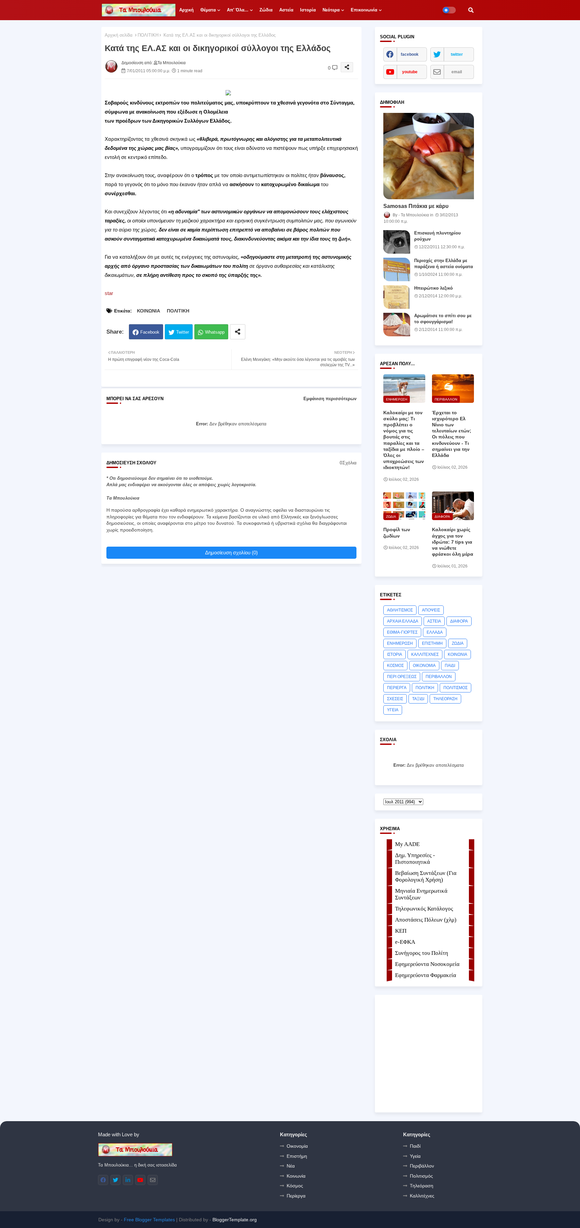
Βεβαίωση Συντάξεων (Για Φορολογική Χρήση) (425, 876)
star (109, 293)
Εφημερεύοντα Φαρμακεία (425, 975)
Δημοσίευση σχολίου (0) (231, 552)
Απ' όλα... (237, 9)
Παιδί (415, 1146)
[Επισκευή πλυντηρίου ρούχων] (396, 242)
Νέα (291, 1166)
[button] (471, 10)
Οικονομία (297, 1146)
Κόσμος (295, 1185)
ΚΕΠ (400, 931)
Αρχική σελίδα (119, 35)
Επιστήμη (297, 1156)
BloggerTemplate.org (234, 1219)
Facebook (149, 332)
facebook (410, 54)
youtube (410, 72)
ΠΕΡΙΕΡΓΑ (396, 687)
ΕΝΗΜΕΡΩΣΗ (400, 643)
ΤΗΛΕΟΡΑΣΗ (445, 698)
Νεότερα (331, 9)
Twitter (182, 332)
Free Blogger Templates (149, 1219)
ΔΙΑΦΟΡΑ (459, 621)
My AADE (407, 844)
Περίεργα (296, 1195)
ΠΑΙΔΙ (450, 665)
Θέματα (208, 9)
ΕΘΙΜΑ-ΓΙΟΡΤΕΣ (402, 632)
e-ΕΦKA (405, 942)
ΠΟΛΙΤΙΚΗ (148, 35)
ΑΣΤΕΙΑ (434, 621)
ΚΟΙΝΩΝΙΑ (148, 310)
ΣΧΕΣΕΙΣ (395, 698)
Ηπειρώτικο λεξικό (433, 288)
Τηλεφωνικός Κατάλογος (424, 908)
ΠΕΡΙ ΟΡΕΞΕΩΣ (402, 676)
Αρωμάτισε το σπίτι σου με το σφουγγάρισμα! (443, 318)
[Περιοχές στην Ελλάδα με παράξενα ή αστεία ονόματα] (396, 269)
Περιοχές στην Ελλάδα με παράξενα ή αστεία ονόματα (443, 263)
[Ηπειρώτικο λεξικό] (396, 297)
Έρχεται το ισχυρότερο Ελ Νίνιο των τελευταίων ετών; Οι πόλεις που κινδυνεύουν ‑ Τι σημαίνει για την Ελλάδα (451, 434)
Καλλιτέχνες (422, 1195)
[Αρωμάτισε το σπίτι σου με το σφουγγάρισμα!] (396, 324)
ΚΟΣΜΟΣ (395, 665)
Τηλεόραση (421, 1185)
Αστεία (286, 9)
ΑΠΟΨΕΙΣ (431, 610)
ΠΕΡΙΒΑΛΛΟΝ (439, 676)
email (456, 72)
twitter (457, 54)
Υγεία (415, 1156)
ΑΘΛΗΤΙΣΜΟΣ (400, 610)
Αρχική (186, 9)
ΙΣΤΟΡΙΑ (394, 654)
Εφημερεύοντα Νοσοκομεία (427, 964)
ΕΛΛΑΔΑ (435, 632)
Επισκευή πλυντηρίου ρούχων (437, 236)
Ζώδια (266, 9)
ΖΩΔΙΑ (458, 643)
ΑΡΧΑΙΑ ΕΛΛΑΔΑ (402, 621)
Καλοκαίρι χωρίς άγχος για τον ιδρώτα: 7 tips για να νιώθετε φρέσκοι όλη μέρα (452, 542)
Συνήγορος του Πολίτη (421, 953)
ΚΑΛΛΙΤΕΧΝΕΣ (425, 654)
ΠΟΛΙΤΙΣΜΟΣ (455, 687)
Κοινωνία (296, 1176)
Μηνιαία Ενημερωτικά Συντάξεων (421, 894)
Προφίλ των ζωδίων (396, 532)
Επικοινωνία (364, 9)
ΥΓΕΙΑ (392, 710)
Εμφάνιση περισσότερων (329, 398)
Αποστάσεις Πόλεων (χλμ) (425, 920)
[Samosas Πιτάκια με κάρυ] (428, 156)
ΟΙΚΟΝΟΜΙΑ (424, 665)
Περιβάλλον (422, 1166)
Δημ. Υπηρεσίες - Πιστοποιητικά (415, 858)
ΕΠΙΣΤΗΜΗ (432, 643)
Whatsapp (215, 332)
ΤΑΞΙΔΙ (418, 698)
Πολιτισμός (421, 1176)
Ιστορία (308, 9)
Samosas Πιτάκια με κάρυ (415, 206)
